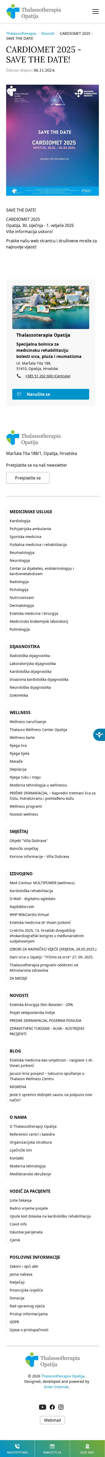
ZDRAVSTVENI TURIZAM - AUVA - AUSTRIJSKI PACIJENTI (47, 1031)
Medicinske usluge (31, 511)
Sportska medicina (25, 536)
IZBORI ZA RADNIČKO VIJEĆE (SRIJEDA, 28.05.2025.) (53, 949)
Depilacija (18, 769)
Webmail (52, 1420)
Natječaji (17, 1282)
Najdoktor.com (22, 906)
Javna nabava (21, 1274)
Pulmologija (20, 629)
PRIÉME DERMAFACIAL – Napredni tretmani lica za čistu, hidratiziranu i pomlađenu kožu (53, 796)
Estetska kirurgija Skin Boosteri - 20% (41, 1004)
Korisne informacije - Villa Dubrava (39, 856)
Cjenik (15, 1239)
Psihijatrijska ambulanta (30, 528)
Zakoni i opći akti (24, 1266)
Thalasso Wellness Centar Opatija (38, 729)
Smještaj (19, 831)
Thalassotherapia (21, 33)
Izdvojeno (21, 874)
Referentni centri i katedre (32, 1134)
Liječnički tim (21, 1150)
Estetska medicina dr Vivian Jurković (40, 922)
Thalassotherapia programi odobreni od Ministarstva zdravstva (44, 967)
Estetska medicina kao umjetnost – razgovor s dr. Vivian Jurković (51, 1063)
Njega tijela (19, 753)
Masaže (16, 761)
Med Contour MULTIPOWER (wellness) (42, 882)
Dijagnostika (25, 646)
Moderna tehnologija (28, 1166)
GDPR (14, 1321)
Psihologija (19, 589)
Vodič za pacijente (30, 1191)
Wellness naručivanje (28, 721)
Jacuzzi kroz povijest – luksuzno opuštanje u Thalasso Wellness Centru (47, 1076)
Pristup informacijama (29, 1313)
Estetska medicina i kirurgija (34, 613)
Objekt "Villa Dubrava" (29, 840)
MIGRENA (18, 1086)
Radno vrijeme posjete (29, 1208)
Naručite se (38, 394)
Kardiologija (20, 520)
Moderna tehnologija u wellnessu (38, 785)
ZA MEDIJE (18, 978)
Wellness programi (26, 806)
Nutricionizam (22, 597)
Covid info (18, 1224)
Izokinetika (19, 695)
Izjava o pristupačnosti (29, 1329)
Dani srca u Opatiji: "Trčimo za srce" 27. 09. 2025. (52, 957)
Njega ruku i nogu (25, 777)
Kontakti (17, 1158)
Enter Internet (56, 1386)
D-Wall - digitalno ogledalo (32, 898)
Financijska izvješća (26, 1290)
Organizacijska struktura (31, 1142)
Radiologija (19, 581)
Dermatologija (22, 605)
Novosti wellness (24, 814)
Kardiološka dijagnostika (30, 671)
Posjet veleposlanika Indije (32, 1012)
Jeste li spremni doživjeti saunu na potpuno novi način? (51, 1097)
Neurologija (20, 560)
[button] (96, 11)
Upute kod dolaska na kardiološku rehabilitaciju (50, 1216)
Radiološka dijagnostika (30, 655)
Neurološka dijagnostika (30, 687)
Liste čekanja (21, 1200)
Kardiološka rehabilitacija (31, 890)
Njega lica (18, 745)
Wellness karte (22, 737)
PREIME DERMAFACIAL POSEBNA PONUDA (45, 1020)
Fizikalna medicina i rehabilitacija (38, 544)
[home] (33, 11)
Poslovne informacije (35, 1257)
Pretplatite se (28, 478)
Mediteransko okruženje (30, 1173)
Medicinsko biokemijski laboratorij (39, 621)
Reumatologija (22, 552)
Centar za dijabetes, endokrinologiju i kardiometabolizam (42, 571)
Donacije (17, 1298)
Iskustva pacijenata (26, 1232)
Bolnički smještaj (24, 848)
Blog (15, 1051)
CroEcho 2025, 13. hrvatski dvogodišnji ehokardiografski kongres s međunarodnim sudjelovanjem (47, 936)
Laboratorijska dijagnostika (33, 663)
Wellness (20, 712)
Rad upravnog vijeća (27, 1305)
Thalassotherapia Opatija (62, 1376)
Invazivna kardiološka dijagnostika (39, 679)
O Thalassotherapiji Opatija (33, 1126)
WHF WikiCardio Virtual (29, 914)
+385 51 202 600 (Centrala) (47, 376)
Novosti (48, 33)
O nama (18, 1117)
